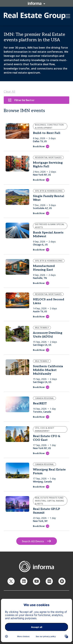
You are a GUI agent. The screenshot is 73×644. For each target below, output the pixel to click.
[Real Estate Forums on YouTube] (36, 581)
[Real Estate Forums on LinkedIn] (23, 581)
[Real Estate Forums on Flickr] (49, 581)
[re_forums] (11, 581)
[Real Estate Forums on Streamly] (62, 581)
